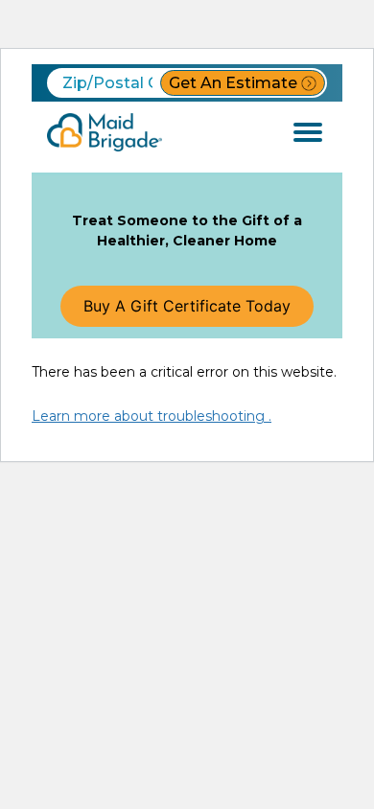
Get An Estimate (233, 83)
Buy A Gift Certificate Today (187, 305)
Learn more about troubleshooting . (151, 416)
